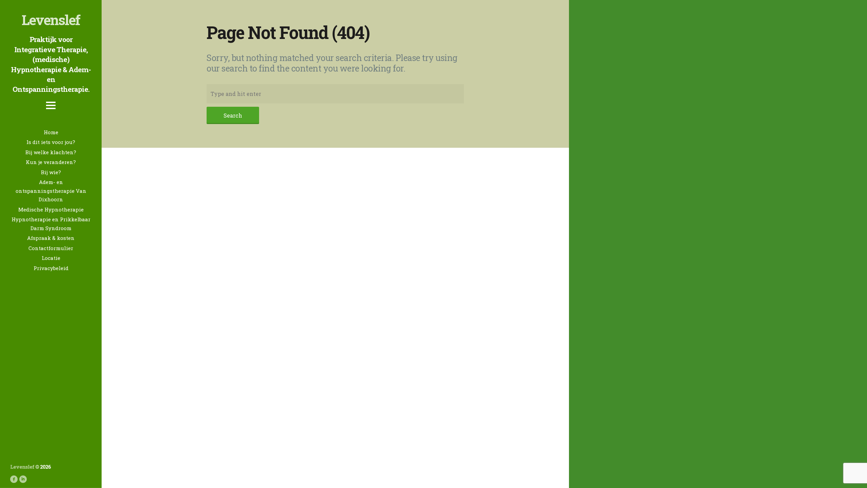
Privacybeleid (51, 268)
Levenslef (51, 20)
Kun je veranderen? (51, 162)
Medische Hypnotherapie (51, 209)
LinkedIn (23, 479)
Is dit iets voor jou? (50, 142)
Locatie (51, 258)
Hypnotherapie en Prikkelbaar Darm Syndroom (51, 223)
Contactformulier (50, 248)
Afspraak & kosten (51, 238)
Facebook (14, 479)
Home (51, 132)
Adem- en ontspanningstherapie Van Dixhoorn (51, 191)
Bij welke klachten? (50, 152)
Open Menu (51, 111)
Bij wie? (51, 172)
